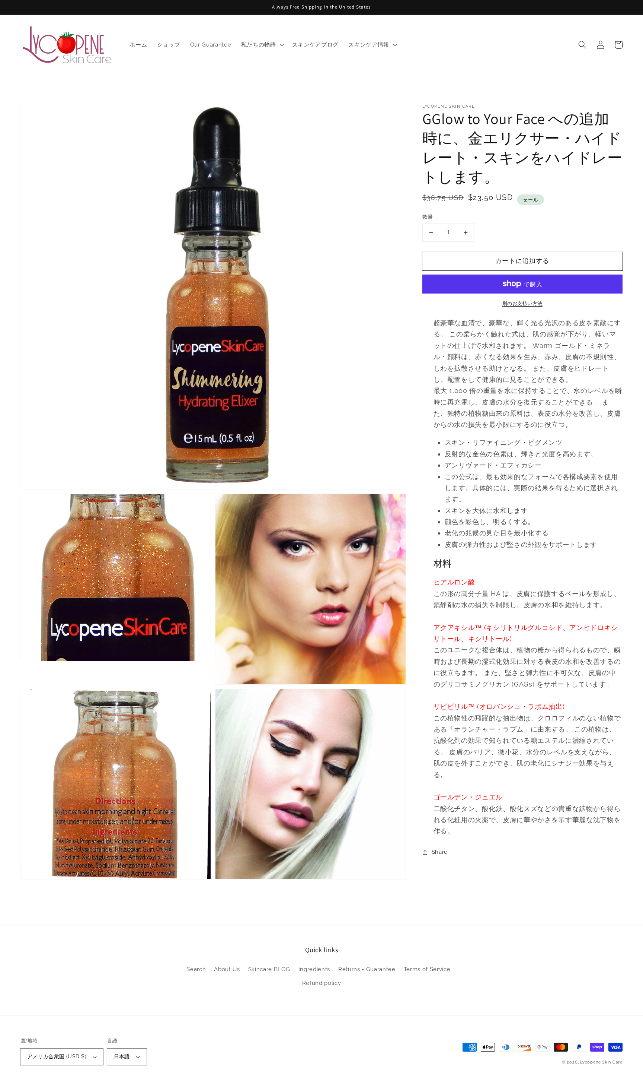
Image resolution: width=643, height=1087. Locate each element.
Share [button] (440, 852)
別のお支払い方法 (522, 303)
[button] (582, 45)
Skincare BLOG (269, 969)
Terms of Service (427, 969)
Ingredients (314, 969)
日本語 (122, 1056)
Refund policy (321, 983)
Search (196, 969)
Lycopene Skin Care (601, 1062)
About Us (227, 969)
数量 (427, 217)
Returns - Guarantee (367, 969)
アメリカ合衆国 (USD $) (57, 1056)
